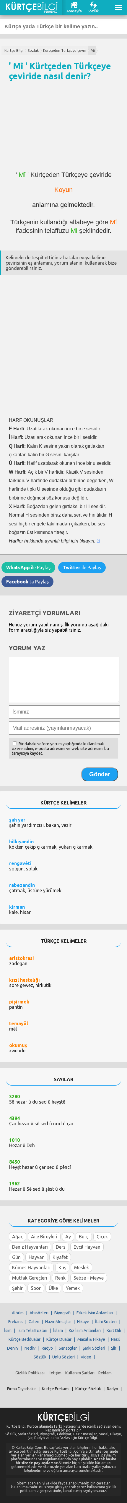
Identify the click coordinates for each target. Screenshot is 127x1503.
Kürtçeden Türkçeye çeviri (64, 50)
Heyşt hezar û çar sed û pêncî (40, 1164)
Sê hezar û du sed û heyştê (37, 1099)
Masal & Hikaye (91, 1339)
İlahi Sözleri (106, 1321)
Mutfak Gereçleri (29, 1277)
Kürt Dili (114, 1330)
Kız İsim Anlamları (85, 1330)
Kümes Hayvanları (31, 1267)
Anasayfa (74, 11)
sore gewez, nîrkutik (30, 982)
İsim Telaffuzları (32, 1330)
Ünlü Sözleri (63, 1357)
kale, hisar (20, 909)
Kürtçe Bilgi (13, 50)
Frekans (15, 1321)
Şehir (17, 1288)
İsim (8, 1330)
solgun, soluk (23, 866)
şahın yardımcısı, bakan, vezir (40, 822)
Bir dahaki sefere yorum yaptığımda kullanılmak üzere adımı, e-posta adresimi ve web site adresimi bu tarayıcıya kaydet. (60, 748)
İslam (58, 1330)
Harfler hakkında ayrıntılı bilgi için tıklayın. (52, 540)
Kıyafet (60, 1257)
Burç (84, 1236)
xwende (18, 1048)
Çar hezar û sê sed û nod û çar (41, 1121)
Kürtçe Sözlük (88, 1388)
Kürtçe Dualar (58, 1339)
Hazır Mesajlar (58, 1321)
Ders (61, 1247)
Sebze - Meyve (89, 1277)
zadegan (21, 960)
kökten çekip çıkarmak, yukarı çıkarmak (50, 844)
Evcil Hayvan (87, 1247)
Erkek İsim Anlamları (94, 1312)
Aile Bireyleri (44, 1236)
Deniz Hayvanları (30, 1247)
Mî (93, 50)
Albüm (18, 1312)
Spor (36, 1288)
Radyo (47, 1348)
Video (86, 1357)
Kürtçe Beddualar (24, 1339)
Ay (68, 1236)
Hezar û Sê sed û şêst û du (37, 1186)
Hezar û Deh (22, 1142)
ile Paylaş (28, 567)
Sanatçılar (68, 1348)
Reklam (105, 1373)
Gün (16, 1257)
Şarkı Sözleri (94, 1348)
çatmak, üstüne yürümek (35, 887)
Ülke (53, 1288)
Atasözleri (39, 1312)
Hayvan (37, 1257)
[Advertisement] (63, 129)
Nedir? (30, 1348)
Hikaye (83, 1321)
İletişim (54, 1373)
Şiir (113, 1348)
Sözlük (93, 11)
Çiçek (102, 1236)
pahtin (19, 1004)
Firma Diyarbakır (21, 1388)
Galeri (34, 1321)
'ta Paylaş (27, 581)
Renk (60, 1277)
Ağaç (17, 1236)
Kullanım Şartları (80, 1373)
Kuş (62, 1267)
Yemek (73, 1288)
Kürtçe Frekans (55, 1388)
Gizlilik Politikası (30, 1373)
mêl (18, 1026)
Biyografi (62, 1312)
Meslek (81, 1267)
